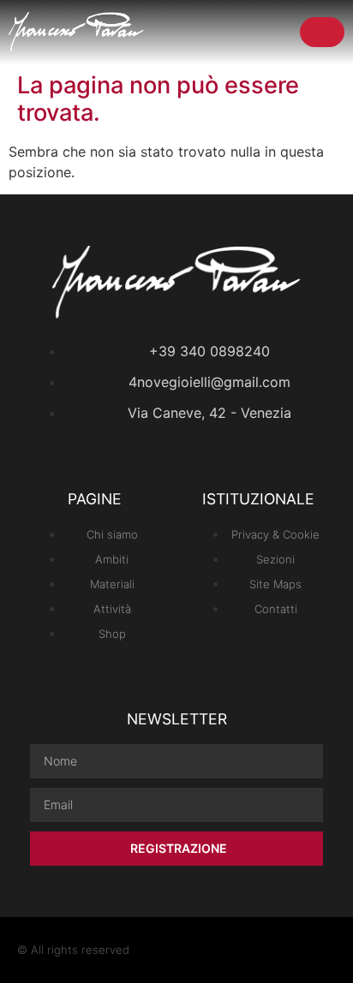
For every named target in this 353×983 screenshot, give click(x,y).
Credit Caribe (301, 949)
